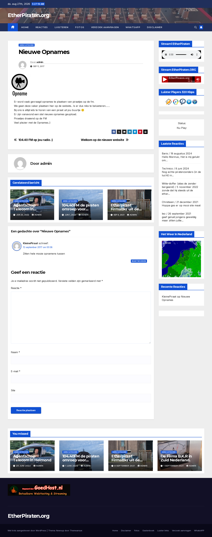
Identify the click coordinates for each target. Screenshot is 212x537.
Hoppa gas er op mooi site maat (181, 205)
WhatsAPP (133, 27)
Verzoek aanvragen (105, 27)
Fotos (79, 27)
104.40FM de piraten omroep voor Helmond (80, 209)
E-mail (15, 371)
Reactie (16, 288)
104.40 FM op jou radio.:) (35, 140)
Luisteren (61, 27)
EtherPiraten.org (28, 15)
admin (39, 62)
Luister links (163, 530)
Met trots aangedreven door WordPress (27, 530)
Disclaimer (154, 27)
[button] (195, 27)
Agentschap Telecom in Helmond (24, 209)
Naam (15, 352)
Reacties (42, 27)
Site (13, 390)
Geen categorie (27, 45)
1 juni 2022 (72, 466)
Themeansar (76, 530)
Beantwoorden (139, 261)
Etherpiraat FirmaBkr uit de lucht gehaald (125, 209)
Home (25, 27)
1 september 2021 (174, 466)
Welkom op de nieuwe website (102, 140)
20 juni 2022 (23, 466)
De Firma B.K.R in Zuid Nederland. (176, 458)
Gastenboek (148, 530)
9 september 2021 (124, 466)
